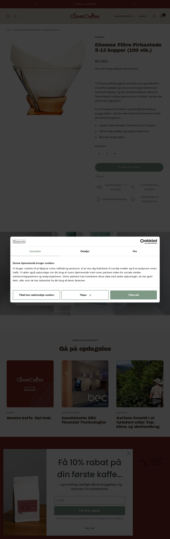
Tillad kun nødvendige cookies (36, 294)
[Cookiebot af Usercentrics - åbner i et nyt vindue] (142, 241)
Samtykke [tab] (35, 251)
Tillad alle (133, 294)
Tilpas (83, 294)
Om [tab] (135, 251)
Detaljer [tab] (85, 251)
